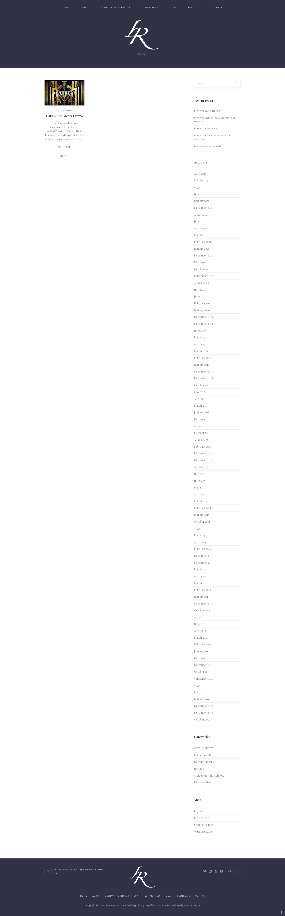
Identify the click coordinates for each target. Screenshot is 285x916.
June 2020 (200, 296)
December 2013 (203, 555)
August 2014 (201, 528)
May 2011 (199, 692)
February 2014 (202, 549)
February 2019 (202, 358)
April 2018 (200, 399)
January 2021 (201, 248)
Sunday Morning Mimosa (115, 7)
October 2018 (202, 385)
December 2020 (203, 255)
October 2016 (202, 433)
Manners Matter (204, 755)
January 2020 (202, 310)
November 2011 (203, 665)
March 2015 (200, 501)
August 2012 (201, 617)
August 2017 (201, 426)
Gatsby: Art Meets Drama (64, 116)
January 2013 (201, 596)
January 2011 (201, 699)
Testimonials (150, 7)
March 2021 (201, 235)
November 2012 (203, 603)
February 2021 (202, 242)
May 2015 (199, 487)
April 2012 (200, 631)
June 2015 (199, 480)
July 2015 (199, 474)
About (85, 7)
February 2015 (202, 508)
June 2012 (199, 624)
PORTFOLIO (194, 7)
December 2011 (203, 658)
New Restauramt (204, 762)
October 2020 (202, 269)
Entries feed (201, 818)
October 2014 (202, 521)
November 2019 (203, 323)
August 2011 (201, 685)
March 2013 (201, 583)
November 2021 (203, 207)
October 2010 (202, 719)
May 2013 (199, 569)
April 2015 (200, 494)
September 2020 (204, 276)
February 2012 (202, 644)
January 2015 (201, 515)
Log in (198, 811)
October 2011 (202, 671)
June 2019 (200, 330)
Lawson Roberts (113, 905)
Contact (217, 7)
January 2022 (201, 201)
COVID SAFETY (203, 748)
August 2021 (201, 214)
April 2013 (200, 576)
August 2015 (201, 467)
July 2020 (199, 289)
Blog (173, 7)
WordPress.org (203, 831)
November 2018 (203, 378)
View (63, 156)
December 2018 (203, 371)
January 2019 (201, 364)
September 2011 (203, 678)
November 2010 (203, 712)
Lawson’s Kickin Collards (207, 146)
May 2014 (199, 535)
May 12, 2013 (64, 147)
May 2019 (199, 337)
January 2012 (201, 651)
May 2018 (199, 392)
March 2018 (201, 405)
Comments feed (204, 825)
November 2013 (203, 562)
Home (66, 7)
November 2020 (203, 262)
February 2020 (203, 303)
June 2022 (200, 194)
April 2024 (200, 173)
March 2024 (201, 180)
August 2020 (201, 283)
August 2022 (201, 187)
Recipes (199, 768)
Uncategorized (64, 110)
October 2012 (202, 610)
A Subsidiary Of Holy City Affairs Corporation (146, 905)
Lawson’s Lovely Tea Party (207, 110)
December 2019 (203, 317)
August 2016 (201, 439)
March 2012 (201, 637)
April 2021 (200, 228)
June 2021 (199, 221)
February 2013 (202, 590)
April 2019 (200, 344)
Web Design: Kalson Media (186, 905)
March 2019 (201, 351)
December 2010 (203, 706)
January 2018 (201, 412)
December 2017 (203, 419)
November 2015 (203, 460)
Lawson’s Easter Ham (205, 128)
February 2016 (202, 446)
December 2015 (203, 453)
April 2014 (200, 542)
